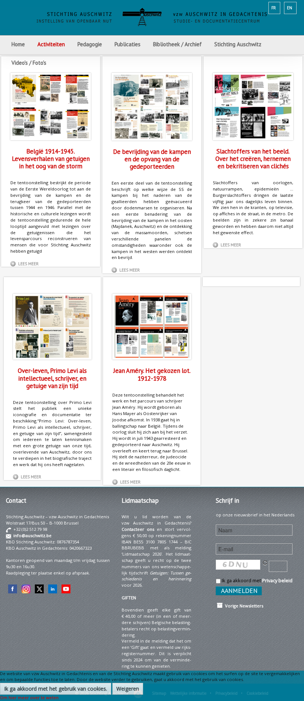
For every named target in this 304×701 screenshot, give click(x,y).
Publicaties (128, 44)
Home (18, 44)
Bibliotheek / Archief (177, 44)
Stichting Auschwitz (237, 44)
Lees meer (28, 263)
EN (289, 7)
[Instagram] (26, 588)
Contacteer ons (138, 529)
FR (273, 7)
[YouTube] (66, 588)
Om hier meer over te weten (29, 697)
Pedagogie (89, 44)
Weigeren (127, 688)
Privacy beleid (277, 580)
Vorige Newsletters (243, 606)
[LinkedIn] (52, 588)
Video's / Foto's (29, 62)
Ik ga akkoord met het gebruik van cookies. (55, 688)
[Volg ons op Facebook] (12, 588)
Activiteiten (51, 44)
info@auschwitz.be (32, 535)
